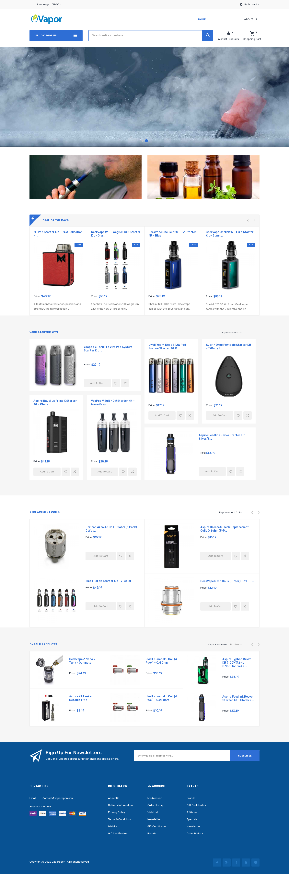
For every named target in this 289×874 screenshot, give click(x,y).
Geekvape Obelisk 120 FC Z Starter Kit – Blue (172, 233)
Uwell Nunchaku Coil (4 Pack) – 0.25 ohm (161, 698)
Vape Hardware (217, 644)
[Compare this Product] (125, 383)
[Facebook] (236, 862)
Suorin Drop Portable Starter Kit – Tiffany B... (228, 346)
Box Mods (236, 644)
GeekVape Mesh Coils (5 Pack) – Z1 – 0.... (227, 581)
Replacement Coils (230, 512)
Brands (151, 833)
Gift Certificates (117, 833)
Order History (155, 805)
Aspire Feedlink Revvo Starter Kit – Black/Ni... (238, 698)
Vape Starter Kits (231, 332)
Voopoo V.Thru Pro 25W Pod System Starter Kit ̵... (108, 348)
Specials (192, 819)
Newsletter (154, 819)
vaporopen (58, 861)
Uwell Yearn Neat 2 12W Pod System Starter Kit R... (167, 346)
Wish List (113, 826)
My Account (251, 4)
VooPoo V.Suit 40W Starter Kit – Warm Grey (113, 402)
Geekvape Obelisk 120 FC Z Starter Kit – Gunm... (230, 233)
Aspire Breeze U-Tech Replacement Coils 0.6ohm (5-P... (224, 529)
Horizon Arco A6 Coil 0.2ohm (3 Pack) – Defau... (112, 529)
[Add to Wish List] (116, 383)
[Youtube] (246, 862)
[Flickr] (255, 862)
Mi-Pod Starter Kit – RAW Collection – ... (58, 233)
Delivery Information (120, 805)
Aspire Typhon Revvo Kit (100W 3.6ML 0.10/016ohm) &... (236, 663)
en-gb (56, 4)
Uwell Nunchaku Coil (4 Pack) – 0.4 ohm (161, 661)
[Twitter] (217, 862)
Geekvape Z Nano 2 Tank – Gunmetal (82, 661)
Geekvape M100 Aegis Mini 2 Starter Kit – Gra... (115, 233)
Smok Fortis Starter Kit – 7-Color (109, 581)
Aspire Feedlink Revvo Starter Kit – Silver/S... (223, 437)
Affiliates (192, 812)
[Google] (227, 862)
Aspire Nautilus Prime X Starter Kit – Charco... (55, 402)
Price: (37, 296)
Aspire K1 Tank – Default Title (80, 698)
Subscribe (245, 755)
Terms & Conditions (120, 819)
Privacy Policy (116, 812)
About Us (113, 798)
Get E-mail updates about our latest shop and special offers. (82, 758)
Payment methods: (40, 806)
